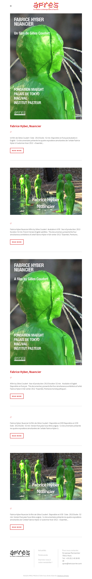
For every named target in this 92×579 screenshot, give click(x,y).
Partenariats (43, 555)
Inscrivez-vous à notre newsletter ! (45, 560)
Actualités (42, 550)
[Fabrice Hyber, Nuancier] (46, 66)
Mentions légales (63, 576)
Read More (17, 150)
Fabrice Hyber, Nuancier (25, 126)
